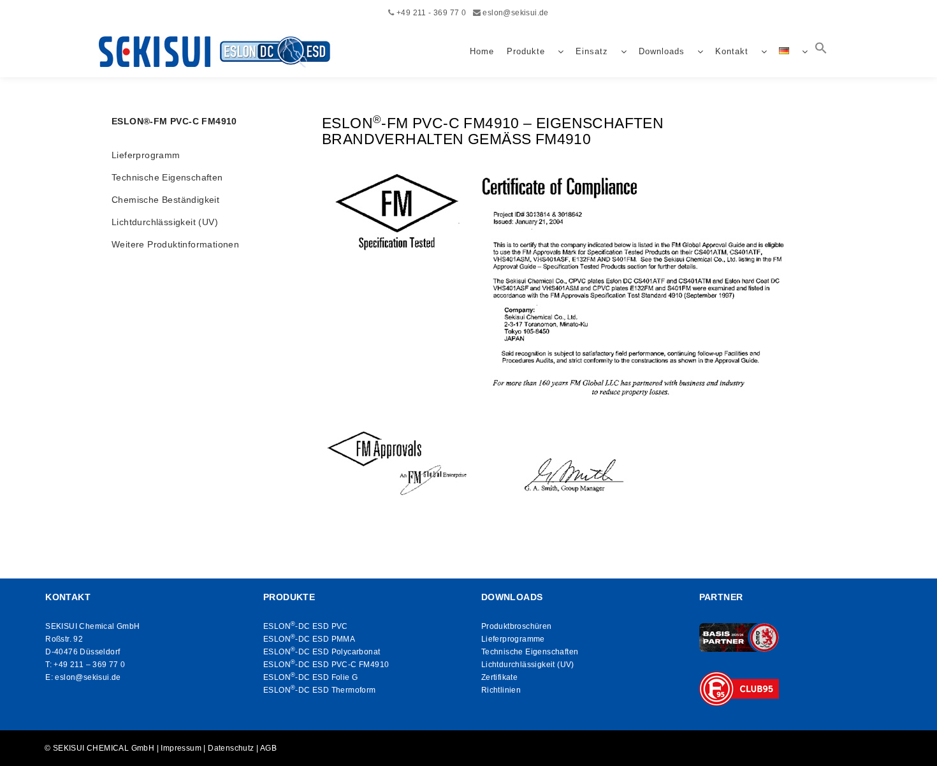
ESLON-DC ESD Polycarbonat (321, 651)
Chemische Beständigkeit (165, 200)
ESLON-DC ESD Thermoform (319, 690)
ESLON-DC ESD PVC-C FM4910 (326, 664)
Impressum (181, 748)
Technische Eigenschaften (167, 177)
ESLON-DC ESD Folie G (310, 677)
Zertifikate (499, 677)
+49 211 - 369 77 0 (431, 12)
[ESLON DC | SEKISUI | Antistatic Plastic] (218, 51)
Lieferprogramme (513, 639)
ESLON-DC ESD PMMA (309, 639)
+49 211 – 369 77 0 (89, 664)
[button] (821, 51)
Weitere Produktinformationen (175, 244)
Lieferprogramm (146, 155)
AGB (268, 748)
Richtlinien (501, 690)
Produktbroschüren (516, 626)
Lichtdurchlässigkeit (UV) (165, 222)
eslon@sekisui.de (515, 12)
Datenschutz (231, 748)
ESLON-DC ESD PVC (305, 626)
